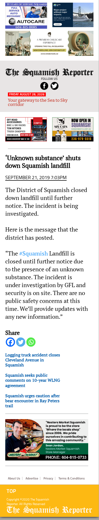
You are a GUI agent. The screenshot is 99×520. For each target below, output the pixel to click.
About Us (14, 478)
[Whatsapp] (31, 342)
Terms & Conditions (71, 478)
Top (11, 491)
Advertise (32, 478)
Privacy (48, 478)
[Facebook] (10, 342)
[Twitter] (20, 342)
